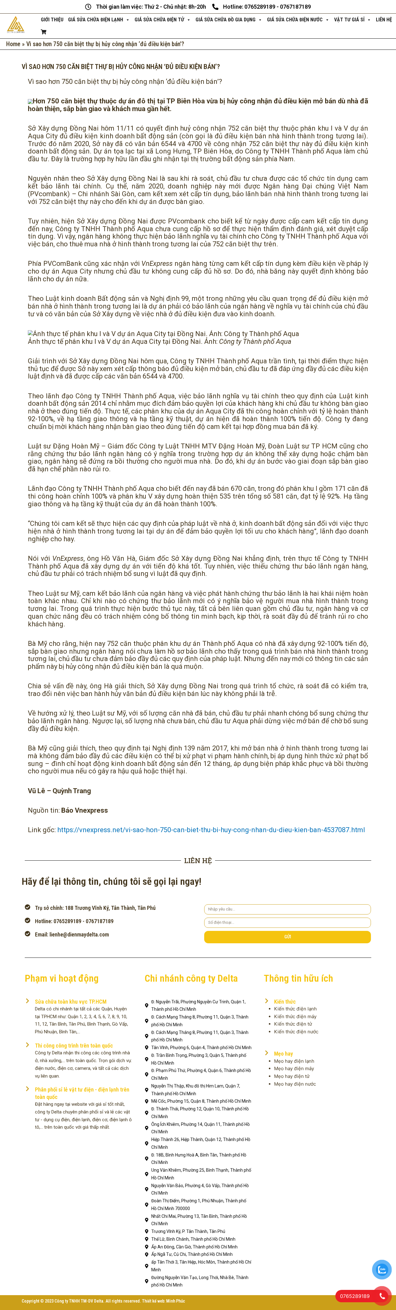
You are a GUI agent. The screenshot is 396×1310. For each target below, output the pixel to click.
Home (13, 44)
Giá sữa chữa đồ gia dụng (226, 20)
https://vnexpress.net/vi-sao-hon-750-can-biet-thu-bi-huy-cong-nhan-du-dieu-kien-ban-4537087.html (211, 830)
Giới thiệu (52, 20)
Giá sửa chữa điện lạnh (95, 20)
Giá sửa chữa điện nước (295, 20)
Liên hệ (384, 20)
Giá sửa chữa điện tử (159, 20)
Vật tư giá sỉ (349, 20)
